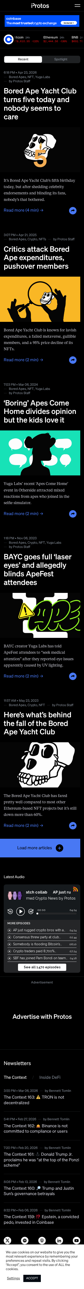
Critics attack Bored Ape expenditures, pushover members (37, 258)
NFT (31, 77)
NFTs (42, 239)
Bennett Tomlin (60, 1091)
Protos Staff (21, 81)
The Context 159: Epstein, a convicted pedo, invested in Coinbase (41, 1219)
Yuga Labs (42, 77)
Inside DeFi (49, 1078)
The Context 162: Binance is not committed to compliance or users (36, 1129)
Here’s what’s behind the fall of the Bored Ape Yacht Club (37, 724)
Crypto (32, 239)
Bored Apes (17, 77)
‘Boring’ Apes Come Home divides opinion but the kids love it (40, 412)
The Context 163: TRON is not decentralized (34, 1100)
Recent (23, 59)
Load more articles (34, 848)
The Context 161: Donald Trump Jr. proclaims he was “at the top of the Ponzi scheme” (41, 1160)
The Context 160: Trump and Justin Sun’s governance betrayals (39, 1191)
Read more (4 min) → (24, 210)
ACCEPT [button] (32, 1278)
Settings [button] (13, 1278)
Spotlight (60, 59)
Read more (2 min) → (23, 360)
